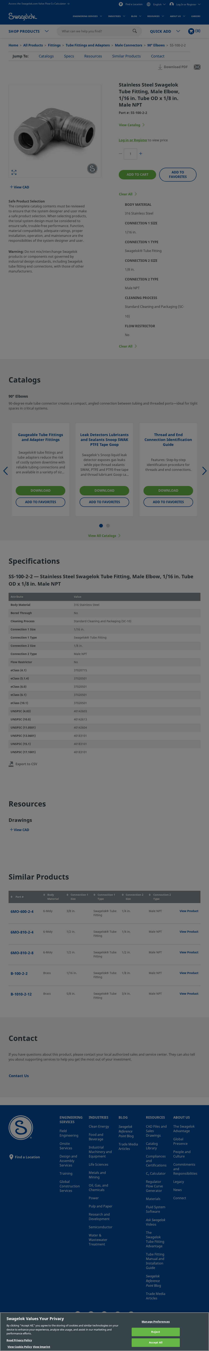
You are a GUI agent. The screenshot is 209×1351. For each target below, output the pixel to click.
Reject (155, 1332)
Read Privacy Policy (19, 1340)
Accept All (155, 1342)
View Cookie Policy (20, 1347)
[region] (104, 1331)
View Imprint (41, 1347)
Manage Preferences (156, 1322)
